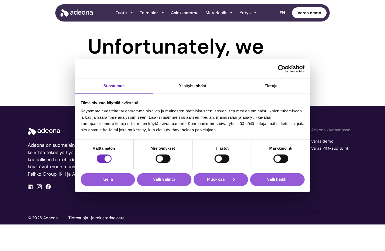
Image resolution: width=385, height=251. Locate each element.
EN (282, 12)
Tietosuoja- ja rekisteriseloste (96, 218)
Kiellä (107, 179)
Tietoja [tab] (271, 85)
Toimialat (149, 12)
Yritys (245, 12)
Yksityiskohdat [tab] (192, 85)
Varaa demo (309, 12)
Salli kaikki (277, 179)
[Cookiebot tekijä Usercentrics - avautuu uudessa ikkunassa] (282, 69)
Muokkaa (216, 179)
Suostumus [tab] (114, 85)
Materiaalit (216, 12)
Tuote (121, 12)
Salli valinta (164, 179)
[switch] (163, 159)
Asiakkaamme (185, 12)
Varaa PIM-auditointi (330, 148)
